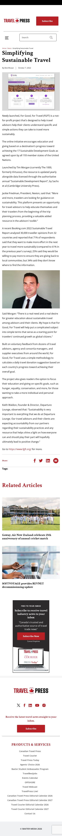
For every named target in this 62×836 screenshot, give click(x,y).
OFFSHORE (30, 782)
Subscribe (47, 21)
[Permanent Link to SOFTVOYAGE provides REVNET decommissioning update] (31, 562)
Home (4, 48)
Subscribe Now (31, 636)
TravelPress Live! (30, 791)
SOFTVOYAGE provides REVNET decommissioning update (23, 585)
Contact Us (30, 813)
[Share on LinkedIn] (48, 460)
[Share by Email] (55, 460)
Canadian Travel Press (30, 751)
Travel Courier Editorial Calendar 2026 (30, 804)
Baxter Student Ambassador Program (30, 769)
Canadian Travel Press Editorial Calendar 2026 (29, 795)
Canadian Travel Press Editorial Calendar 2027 (29, 800)
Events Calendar (30, 778)
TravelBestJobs (30, 773)
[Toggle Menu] (7, 37)
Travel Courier (30, 755)
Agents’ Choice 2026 (30, 764)
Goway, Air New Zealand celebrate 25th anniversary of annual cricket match (26, 536)
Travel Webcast (29, 786)
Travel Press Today (30, 760)
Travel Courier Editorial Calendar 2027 (30, 809)
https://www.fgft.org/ (20, 449)
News (9, 48)
